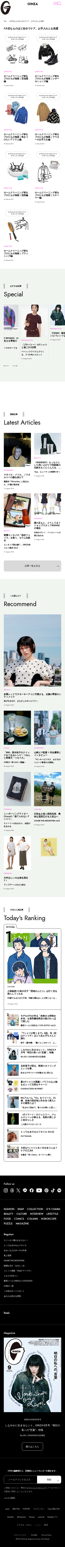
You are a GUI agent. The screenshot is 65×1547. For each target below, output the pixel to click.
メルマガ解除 (9, 1498)
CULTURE (21, 1214)
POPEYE (26, 1508)
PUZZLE (8, 1223)
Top (5, 21)
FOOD (7, 1219)
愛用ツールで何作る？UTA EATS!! (18, 1281)
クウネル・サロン (24, 1525)
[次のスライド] (11, 366)
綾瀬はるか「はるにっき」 (15, 1266)
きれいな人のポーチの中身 (15, 1250)
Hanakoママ (52, 1517)
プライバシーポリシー (36, 1488)
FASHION (9, 1209)
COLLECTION (35, 1209)
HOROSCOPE (48, 1219)
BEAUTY (8, 1214)
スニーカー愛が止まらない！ (16, 1240)
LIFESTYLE (52, 1214)
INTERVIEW (36, 1214)
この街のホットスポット (14, 1291)
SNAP (21, 1209)
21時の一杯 (9, 1286)
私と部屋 (7, 1255)
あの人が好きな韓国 (12, 1296)
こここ (38, 1525)
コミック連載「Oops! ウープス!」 (18, 1271)
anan (7, 1508)
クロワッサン (38, 1508)
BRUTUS (16, 1508)
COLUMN (32, 1219)
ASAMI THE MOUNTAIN (14, 1260)
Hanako (10, 1517)
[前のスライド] (6, 366)
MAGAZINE (22, 1223)
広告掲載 (34, 1535)
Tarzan (32, 1517)
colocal (41, 1517)
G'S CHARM (53, 1209)
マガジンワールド (20, 1535)
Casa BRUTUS (54, 1508)
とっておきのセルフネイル (15, 1245)
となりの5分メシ (11, 1276)
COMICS (19, 1219)
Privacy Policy (46, 1535)
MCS (46, 1525)
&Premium (21, 1517)
